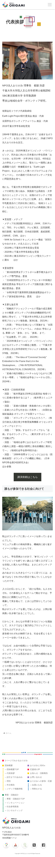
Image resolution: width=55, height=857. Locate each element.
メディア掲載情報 (15, 789)
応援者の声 (35, 769)
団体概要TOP (13, 769)
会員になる (37, 785)
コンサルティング (15, 810)
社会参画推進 (13, 806)
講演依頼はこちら (27, 477)
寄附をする (37, 789)
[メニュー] (50, 4)
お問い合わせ (36, 777)
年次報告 (11, 785)
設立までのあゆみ (15, 777)
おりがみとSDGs (37, 765)
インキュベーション (16, 803)
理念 (9, 781)
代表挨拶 (11, 773)
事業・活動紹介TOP (16, 799)
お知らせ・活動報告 (39, 773)
